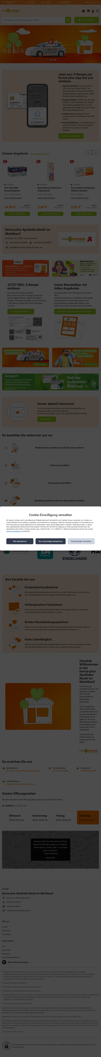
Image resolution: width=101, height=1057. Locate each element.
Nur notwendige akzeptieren (50, 541)
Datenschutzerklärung (14, 531)
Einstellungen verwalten (81, 541)
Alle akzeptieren (20, 541)
